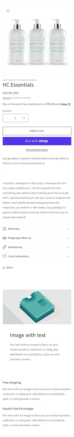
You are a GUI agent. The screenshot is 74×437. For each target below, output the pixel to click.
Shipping (6, 98)
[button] (37, 228)
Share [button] (9, 267)
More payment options (37, 149)
